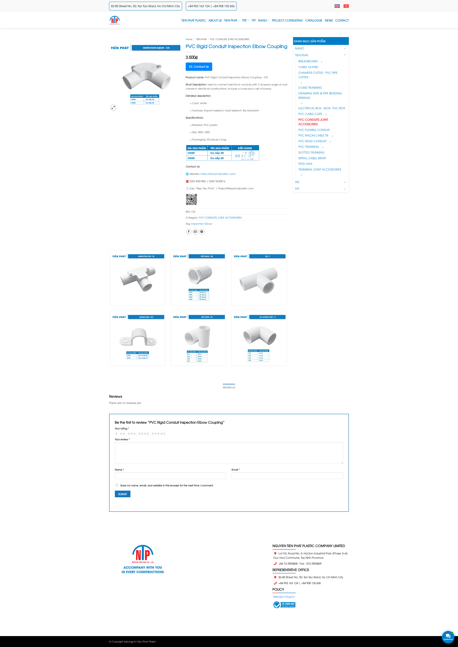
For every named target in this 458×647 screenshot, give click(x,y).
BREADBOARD (308, 61)
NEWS (329, 20)
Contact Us (200, 66)
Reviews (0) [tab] (229, 387)
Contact (342, 20)
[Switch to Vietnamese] (346, 6)
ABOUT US (215, 20)
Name (119, 469)
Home (189, 39)
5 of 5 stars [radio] (158, 433)
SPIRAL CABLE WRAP (312, 158)
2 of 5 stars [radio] (122, 433)
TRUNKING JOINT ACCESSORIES (319, 169)
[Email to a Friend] (195, 231)
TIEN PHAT (230, 20)
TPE (244, 20)
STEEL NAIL (305, 164)
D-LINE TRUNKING (310, 87)
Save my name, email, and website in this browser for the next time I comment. (167, 485)
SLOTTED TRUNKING (311, 152)
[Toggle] (345, 48)
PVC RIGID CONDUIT (312, 141)
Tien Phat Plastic (193, 20)
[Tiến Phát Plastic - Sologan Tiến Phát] (114, 20)
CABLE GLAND (308, 67)
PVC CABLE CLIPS (310, 114)
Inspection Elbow (201, 223)
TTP (254, 20)
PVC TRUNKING (308, 146)
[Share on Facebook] (189, 231)
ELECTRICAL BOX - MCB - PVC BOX (321, 108)
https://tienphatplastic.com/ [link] (218, 173)
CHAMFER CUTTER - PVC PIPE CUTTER (318, 75)
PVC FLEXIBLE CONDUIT (314, 130)
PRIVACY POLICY (284, 596)
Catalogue (313, 20)
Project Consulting (287, 20)
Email (236, 469)
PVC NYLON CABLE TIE (313, 135)
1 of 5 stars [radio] (116, 433)
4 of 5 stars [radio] (143, 433)
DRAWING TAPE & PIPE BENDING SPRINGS (320, 95)
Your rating (122, 428)
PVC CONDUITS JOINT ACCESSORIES (229, 39)
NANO (262, 20)
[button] (113, 107)
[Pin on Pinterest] (201, 231)
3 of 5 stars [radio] (131, 433)
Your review (122, 439)
